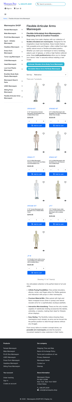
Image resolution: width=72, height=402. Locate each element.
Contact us (41, 363)
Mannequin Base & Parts (11, 81)
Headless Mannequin (11, 47)
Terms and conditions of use (47, 354)
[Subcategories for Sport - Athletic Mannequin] (22, 42)
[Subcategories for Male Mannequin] (22, 33)
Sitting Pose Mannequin (8, 91)
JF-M (29, 256)
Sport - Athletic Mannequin (9, 42)
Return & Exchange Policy (46, 351)
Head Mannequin (10, 64)
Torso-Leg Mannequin (12, 57)
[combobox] (50, 4)
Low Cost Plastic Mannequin (10, 69)
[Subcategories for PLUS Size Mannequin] (22, 37)
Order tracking (8, 377)
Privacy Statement (43, 357)
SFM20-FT (31, 157)
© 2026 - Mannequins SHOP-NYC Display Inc (36, 399)
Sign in (5, 381)
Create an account (9, 384)
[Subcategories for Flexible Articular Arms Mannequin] (22, 97)
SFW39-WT (31, 109)
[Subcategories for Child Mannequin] (22, 60)
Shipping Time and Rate (45, 348)
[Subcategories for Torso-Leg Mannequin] (22, 56)
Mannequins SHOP (12, 25)
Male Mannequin (10, 33)
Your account (8, 373)
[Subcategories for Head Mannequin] (22, 64)
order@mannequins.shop (48, 390)
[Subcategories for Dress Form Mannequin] (22, 51)
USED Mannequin (10, 86)
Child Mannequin (10, 60)
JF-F (50, 206)
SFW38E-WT (31, 206)
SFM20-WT (53, 157)
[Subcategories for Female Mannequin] (22, 29)
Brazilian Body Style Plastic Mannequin (11, 75)
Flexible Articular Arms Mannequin (12, 97)
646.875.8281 (44, 388)
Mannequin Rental (43, 360)
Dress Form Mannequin (8, 52)
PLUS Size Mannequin (12, 37)
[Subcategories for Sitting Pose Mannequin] (22, 91)
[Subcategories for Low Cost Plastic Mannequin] (22, 69)
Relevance (37, 75)
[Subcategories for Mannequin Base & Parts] (22, 81)
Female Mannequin (11, 30)
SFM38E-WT (53, 109)
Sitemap (40, 366)
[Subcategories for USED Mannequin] (22, 86)
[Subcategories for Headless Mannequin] (22, 46)
